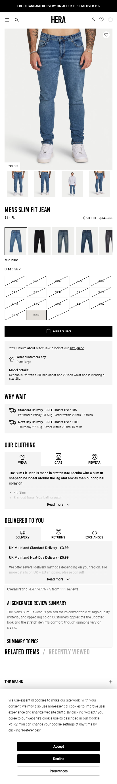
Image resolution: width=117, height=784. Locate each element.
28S (15, 280)
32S (36, 292)
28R (36, 280)
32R (58, 292)
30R (101, 280)
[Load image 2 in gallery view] (45, 184)
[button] (16, 20)
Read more (55, 504)
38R (36, 315)
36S (58, 303)
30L (15, 292)
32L (79, 292)
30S (80, 280)
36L (101, 303)
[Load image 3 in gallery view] (72, 184)
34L (36, 303)
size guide (77, 348)
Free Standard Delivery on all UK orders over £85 (58, 6)
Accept (58, 747)
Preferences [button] (31, 730)
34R (15, 303)
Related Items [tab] (22, 652)
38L (58, 315)
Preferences (59, 771)
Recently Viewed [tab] (66, 652)
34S (101, 292)
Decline (58, 759)
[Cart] (110, 19)
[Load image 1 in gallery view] (18, 184)
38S (15, 315)
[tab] (23, 459)
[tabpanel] (58, 487)
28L (58, 280)
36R (80, 303)
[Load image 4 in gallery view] (99, 184)
